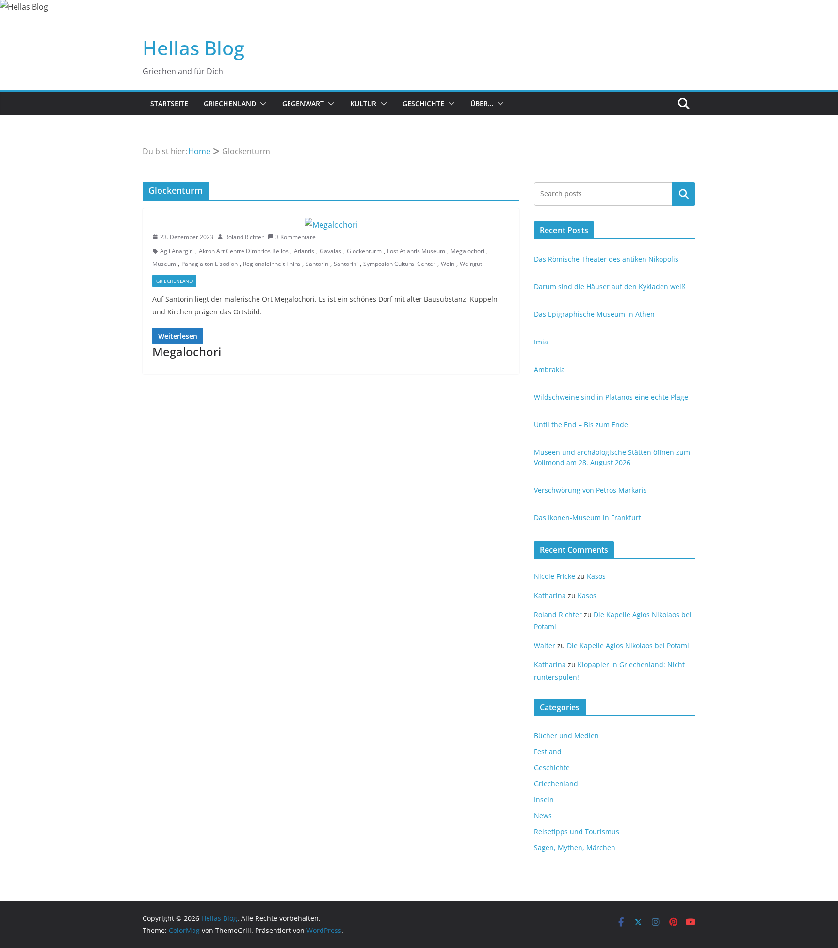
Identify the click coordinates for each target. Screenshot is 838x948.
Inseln (544, 799)
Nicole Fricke (554, 576)
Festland (548, 751)
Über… (481, 103)
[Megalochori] (331, 225)
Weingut (471, 264)
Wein (447, 264)
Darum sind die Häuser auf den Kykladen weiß (610, 286)
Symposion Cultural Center (399, 264)
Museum (164, 264)
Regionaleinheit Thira (271, 264)
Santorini (346, 264)
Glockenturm (364, 251)
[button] (261, 103)
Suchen (683, 193)
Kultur (363, 103)
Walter (544, 645)
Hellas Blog (193, 47)
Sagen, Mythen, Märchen (574, 847)
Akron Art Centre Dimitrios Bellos (244, 251)
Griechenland (230, 103)
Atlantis (304, 251)
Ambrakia (549, 369)
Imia (541, 341)
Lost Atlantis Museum (416, 251)
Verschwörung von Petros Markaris (590, 490)
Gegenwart (303, 103)
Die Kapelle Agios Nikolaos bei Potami (628, 645)
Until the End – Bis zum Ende (581, 424)
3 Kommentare (295, 237)
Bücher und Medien (566, 735)
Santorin (317, 264)
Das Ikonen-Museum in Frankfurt (587, 517)
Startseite (169, 103)
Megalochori (467, 251)
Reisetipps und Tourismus (576, 831)
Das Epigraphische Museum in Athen (594, 314)
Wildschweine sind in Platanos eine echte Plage (611, 397)
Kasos (596, 576)
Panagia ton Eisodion (209, 264)
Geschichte (423, 103)
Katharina (550, 595)
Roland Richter (244, 237)
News (543, 815)
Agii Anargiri (176, 251)
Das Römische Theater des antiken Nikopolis (606, 259)
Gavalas (330, 251)
